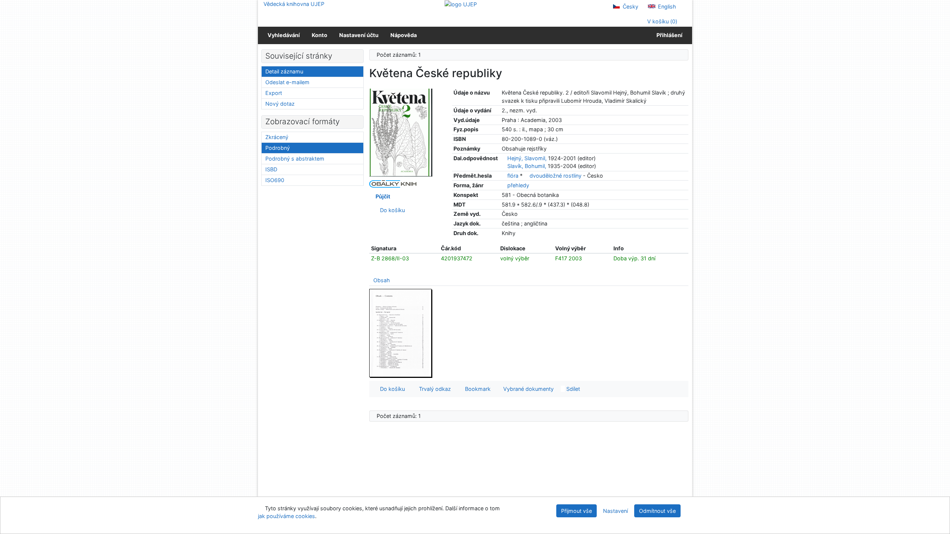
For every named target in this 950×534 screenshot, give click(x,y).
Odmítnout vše (657, 511)
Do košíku (391, 210)
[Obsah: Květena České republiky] (400, 333)
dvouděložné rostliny (556, 175)
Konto (319, 35)
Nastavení (615, 511)
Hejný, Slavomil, (527, 158)
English (666, 6)
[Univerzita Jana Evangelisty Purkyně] (461, 4)
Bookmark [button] (476, 389)
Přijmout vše (576, 511)
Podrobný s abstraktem (294, 158)
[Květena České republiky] (400, 132)
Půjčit (381, 196)
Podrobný (277, 148)
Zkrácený (276, 137)
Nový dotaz (280, 103)
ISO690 (274, 180)
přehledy (518, 185)
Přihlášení (668, 35)
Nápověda (403, 35)
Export (273, 93)
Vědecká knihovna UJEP (293, 4)
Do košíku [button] (391, 389)
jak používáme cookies (286, 516)
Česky (629, 6)
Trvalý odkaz (433, 389)
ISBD (271, 169)
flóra (513, 175)
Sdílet (572, 389)
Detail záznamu (284, 71)
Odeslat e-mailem (287, 82)
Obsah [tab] (381, 280)
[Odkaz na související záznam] (504, 158)
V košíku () (661, 21)
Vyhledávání (284, 35)
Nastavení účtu (359, 35)
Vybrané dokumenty (528, 389)
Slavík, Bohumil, (526, 166)
